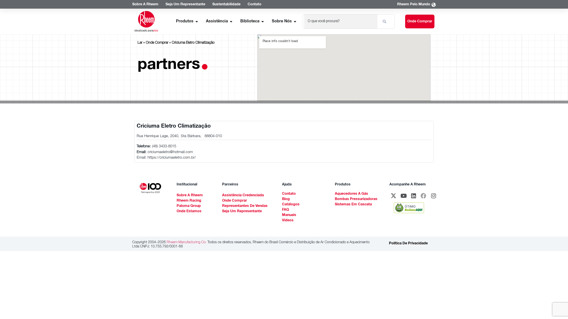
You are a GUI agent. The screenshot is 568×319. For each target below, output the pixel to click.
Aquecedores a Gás (351, 194)
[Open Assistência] (231, 22)
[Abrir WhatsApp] (557, 308)
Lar (140, 43)
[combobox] (340, 21)
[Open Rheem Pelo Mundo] (433, 5)
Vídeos (288, 220)
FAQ (285, 210)
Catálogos (291, 204)
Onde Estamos (189, 211)
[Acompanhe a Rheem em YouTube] (403, 195)
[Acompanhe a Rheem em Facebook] (423, 195)
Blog (286, 199)
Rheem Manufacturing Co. (186, 242)
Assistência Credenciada (243, 195)
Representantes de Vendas (245, 206)
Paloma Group (189, 206)
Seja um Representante (242, 211)
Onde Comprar (157, 43)
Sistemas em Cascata (353, 204)
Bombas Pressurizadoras (356, 199)
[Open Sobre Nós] (295, 22)
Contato (289, 194)
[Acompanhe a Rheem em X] (393, 195)
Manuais (289, 215)
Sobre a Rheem (190, 195)
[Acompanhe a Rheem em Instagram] (433, 195)
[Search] (385, 21)
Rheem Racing (189, 201)
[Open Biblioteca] (262, 22)
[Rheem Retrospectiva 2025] (150, 188)
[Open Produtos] (197, 22)
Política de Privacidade (408, 243)
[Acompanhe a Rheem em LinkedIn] (413, 195)
